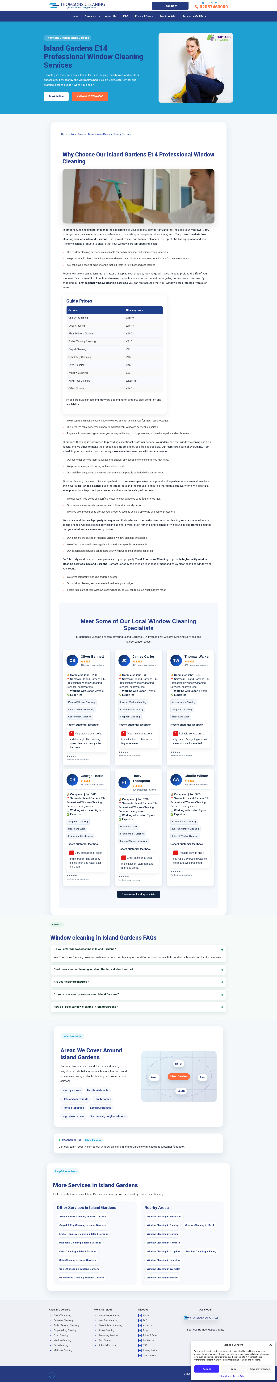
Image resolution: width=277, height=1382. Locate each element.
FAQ (125, 16)
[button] (270, 1344)
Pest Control (105, 1340)
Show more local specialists (138, 894)
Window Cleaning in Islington (163, 1260)
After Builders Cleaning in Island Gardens (82, 1216)
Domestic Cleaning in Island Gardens (80, 1242)
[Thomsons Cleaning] (77, 6)
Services (90, 16)
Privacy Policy (225, 1376)
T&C (145, 1345)
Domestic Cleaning (63, 1320)
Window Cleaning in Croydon (163, 1251)
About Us (110, 16)
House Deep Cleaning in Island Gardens (81, 1277)
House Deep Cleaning (109, 1315)
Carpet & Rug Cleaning (65, 1330)
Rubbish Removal (107, 1345)
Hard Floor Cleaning (108, 1320)
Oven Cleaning (61, 1335)
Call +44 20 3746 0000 (90, 96)
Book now (170, 6)
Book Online (56, 96)
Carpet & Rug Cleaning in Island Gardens (82, 1225)
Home (74, 16)
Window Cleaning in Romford (163, 1242)
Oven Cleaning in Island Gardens (77, 1251)
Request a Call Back (194, 16)
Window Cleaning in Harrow (162, 1277)
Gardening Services (108, 1335)
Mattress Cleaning (63, 1350)
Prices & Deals (144, 16)
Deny (233, 1369)
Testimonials (167, 16)
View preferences (259, 1369)
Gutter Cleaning (106, 1330)
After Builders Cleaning (110, 1325)
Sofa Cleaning (61, 1345)
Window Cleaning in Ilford (199, 1225)
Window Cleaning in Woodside (164, 1216)
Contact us (148, 1340)
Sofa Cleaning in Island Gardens (77, 1260)
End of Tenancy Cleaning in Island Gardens (83, 1234)
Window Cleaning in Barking (163, 1234)
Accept (207, 1369)
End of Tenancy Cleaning (66, 1325)
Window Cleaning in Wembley (163, 1269)
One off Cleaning (62, 1315)
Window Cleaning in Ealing (201, 1251)
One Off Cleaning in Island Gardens (79, 1269)
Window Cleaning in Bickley (162, 1225)
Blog (145, 1330)
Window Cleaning (62, 1340)
